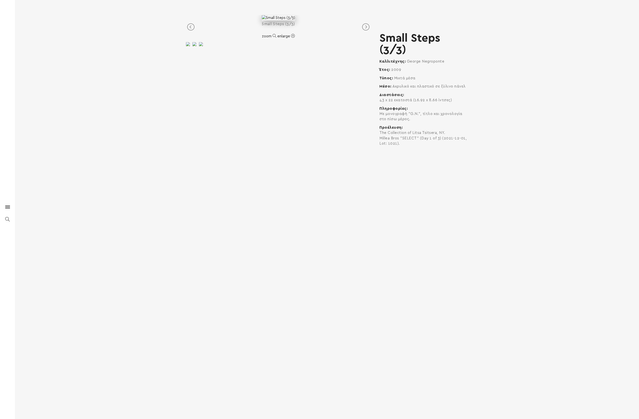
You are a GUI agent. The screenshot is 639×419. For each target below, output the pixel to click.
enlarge (284, 36)
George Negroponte (426, 61)
